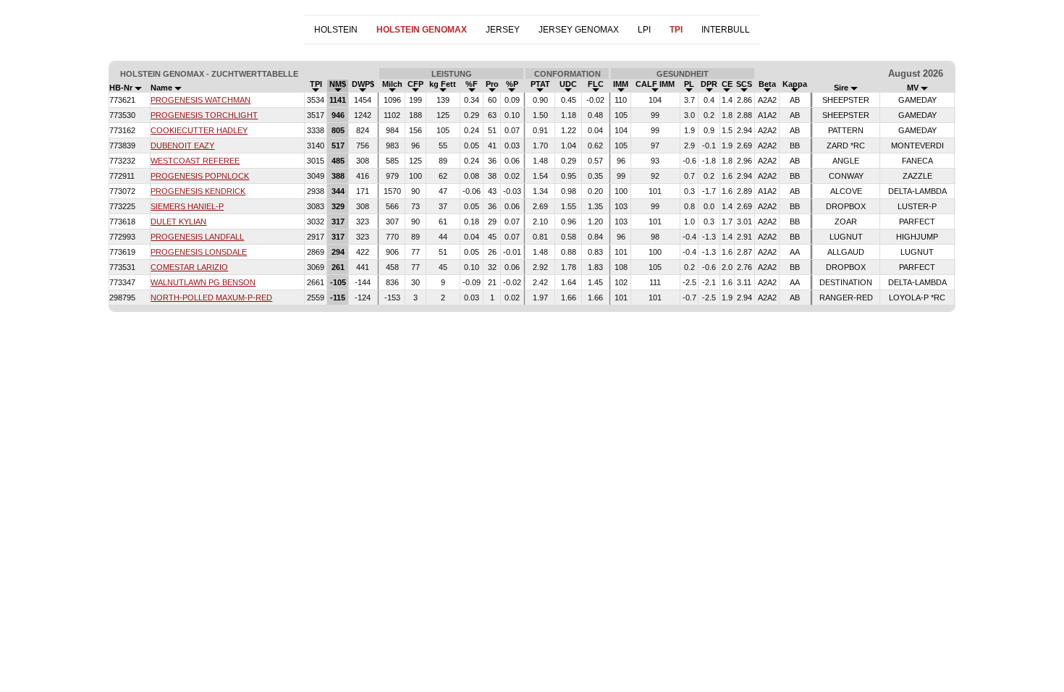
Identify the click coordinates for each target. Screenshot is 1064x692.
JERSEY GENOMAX (579, 30)
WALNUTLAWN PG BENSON (203, 282)
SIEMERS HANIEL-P (187, 206)
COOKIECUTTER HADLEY (199, 130)
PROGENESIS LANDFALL (197, 236)
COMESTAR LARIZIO (189, 267)
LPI (644, 30)
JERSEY (503, 30)
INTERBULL (725, 30)
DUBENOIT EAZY (182, 145)
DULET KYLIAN (178, 221)
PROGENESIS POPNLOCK (200, 176)
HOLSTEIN (336, 30)
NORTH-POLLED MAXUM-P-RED (211, 297)
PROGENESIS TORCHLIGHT (204, 115)
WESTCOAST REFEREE (195, 160)
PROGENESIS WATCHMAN (200, 100)
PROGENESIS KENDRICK (198, 191)
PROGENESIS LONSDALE (199, 252)
